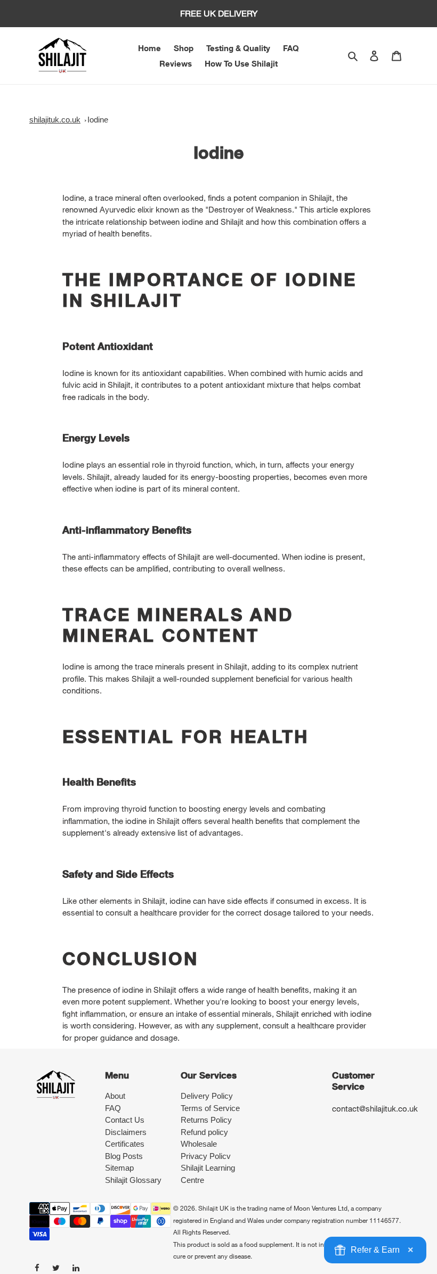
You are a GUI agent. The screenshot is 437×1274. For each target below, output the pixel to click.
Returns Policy (206, 1119)
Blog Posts (124, 1156)
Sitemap (119, 1167)
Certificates (124, 1143)
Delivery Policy (207, 1095)
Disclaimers (126, 1132)
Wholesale (199, 1143)
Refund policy (204, 1132)
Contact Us (124, 1119)
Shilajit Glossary (133, 1180)
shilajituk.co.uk (54, 119)
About (115, 1095)
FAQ (113, 1108)
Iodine (97, 119)
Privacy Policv (206, 1156)
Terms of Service (210, 1108)
